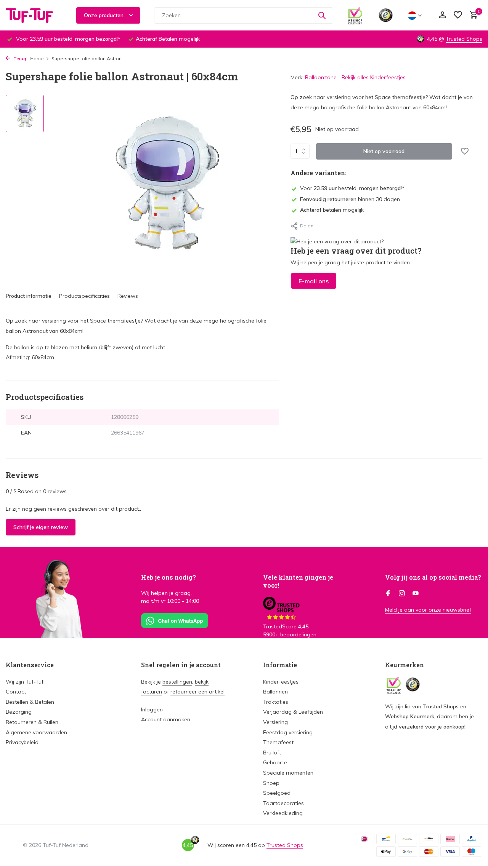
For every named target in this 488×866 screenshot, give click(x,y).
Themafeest (278, 742)
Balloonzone (321, 77)
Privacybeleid (22, 742)
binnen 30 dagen (350, 198)
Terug (19, 58)
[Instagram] (402, 593)
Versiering (275, 722)
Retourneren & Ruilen (32, 722)
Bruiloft (272, 752)
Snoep (271, 783)
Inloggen (152, 709)
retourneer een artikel (197, 691)
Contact (16, 691)
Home (37, 58)
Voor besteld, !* (352, 188)
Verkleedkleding (283, 813)
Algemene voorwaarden (36, 732)
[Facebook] (388, 593)
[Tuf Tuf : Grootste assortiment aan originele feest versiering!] (34, 15)
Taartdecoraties (283, 803)
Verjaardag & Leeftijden (293, 711)
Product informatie (28, 295)
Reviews (127, 295)
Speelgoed (277, 792)
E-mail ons (314, 280)
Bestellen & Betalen (30, 701)
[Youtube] (416, 593)
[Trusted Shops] (385, 15)
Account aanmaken (165, 719)
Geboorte (275, 762)
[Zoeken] (321, 15)
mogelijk (332, 209)
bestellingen (177, 681)
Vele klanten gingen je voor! (298, 581)
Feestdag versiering (288, 732)
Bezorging (19, 711)
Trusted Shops (464, 38)
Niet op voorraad (384, 150)
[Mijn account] (442, 15)
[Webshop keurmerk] (355, 15)
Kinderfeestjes (281, 681)
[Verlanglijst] (458, 15)
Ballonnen (275, 691)
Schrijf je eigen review (40, 527)
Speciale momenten (288, 772)
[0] (472, 15)
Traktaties (275, 701)
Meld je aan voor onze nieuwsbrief (428, 609)
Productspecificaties (84, 295)
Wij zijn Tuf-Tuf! (25, 681)
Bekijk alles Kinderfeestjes (374, 77)
